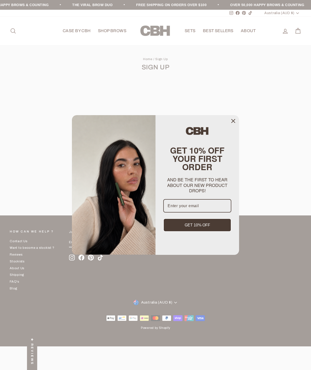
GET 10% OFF (197, 225)
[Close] (233, 121)
